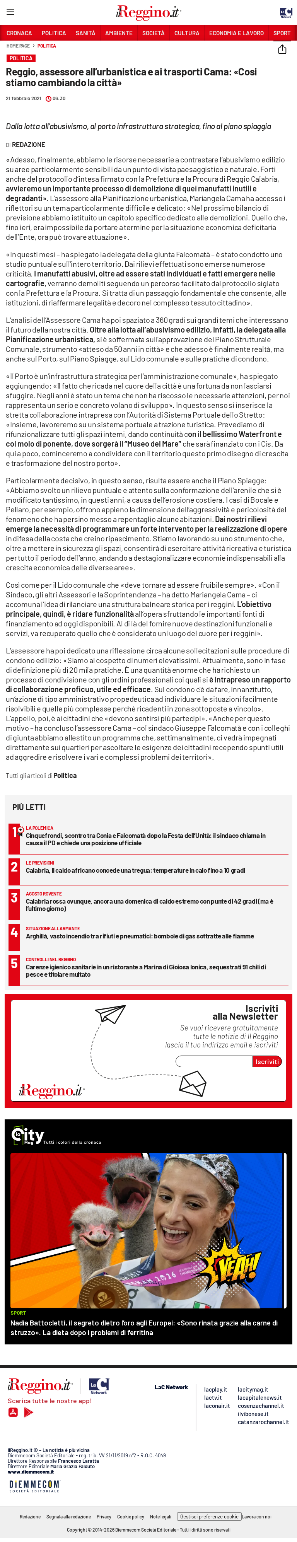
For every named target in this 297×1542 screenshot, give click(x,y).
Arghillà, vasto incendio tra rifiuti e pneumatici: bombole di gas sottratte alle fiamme (140, 936)
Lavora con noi (256, 1516)
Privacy (104, 1516)
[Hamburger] (10, 13)
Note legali (160, 1516)
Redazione (30, 1516)
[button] (282, 50)
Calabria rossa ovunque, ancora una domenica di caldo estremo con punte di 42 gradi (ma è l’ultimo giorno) (149, 904)
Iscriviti (267, 1061)
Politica (47, 45)
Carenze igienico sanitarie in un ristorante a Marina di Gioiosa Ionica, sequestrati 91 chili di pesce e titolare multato (146, 970)
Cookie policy (130, 1516)
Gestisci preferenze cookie (209, 1516)
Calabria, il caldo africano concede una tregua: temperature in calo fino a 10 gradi (135, 870)
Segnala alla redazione (68, 1516)
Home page (18, 45)
